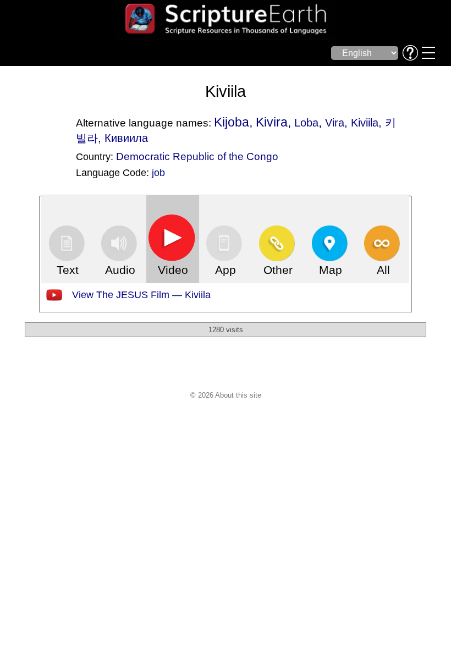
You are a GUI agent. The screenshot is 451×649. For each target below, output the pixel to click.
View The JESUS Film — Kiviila (141, 294)
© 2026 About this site (225, 395)
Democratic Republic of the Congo (197, 156)
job (158, 172)
